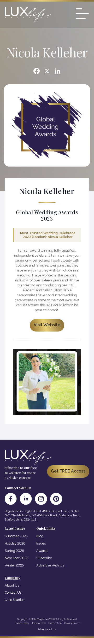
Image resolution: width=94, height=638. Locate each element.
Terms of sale (38, 623)
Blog (39, 536)
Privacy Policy (72, 623)
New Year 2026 (16, 558)
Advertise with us (47, 629)
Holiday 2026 (15, 543)
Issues (41, 543)
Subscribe (44, 558)
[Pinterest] (56, 499)
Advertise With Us (50, 565)
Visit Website (47, 324)
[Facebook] (36, 71)
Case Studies (14, 600)
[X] (47, 71)
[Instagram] (41, 499)
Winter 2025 (14, 565)
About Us (12, 585)
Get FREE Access (68, 471)
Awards (42, 551)
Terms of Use (55, 623)
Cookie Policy (22, 623)
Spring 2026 (14, 551)
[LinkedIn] (26, 499)
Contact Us (13, 592)
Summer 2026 (16, 536)
